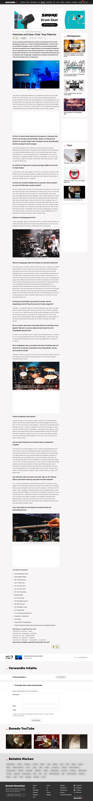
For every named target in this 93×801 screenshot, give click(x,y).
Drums (43, 2)
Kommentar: (16, 694)
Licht (57, 2)
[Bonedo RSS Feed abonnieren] (86, 2)
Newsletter (14, 795)
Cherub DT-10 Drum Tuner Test (72, 163)
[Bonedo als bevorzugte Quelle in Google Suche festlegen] (23, 38)
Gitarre (23, 2)
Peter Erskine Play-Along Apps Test (73, 200)
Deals (80, 2)
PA (54, 2)
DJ (39, 2)
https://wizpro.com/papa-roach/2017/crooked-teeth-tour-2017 (31, 642)
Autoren (62, 792)
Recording (33, 2)
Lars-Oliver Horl (33, 38)
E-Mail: (14, 710)
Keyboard (49, 2)
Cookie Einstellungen (66, 794)
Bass (27, 2)
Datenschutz (63, 790)
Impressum (63, 787)
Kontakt (62, 785)
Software (68, 2)
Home (14, 31)
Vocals (62, 2)
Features (22, 31)
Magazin (75, 2)
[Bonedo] (11, 2)
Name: (14, 706)
